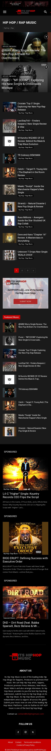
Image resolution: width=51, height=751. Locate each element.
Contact (18, 742)
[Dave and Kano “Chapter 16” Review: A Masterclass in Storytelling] (9, 238)
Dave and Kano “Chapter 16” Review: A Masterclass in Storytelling (32, 237)
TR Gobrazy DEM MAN (29, 155)
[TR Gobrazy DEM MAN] (9, 158)
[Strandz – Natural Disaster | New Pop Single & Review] (9, 207)
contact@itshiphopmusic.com (31, 714)
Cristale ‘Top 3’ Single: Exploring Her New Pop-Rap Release (31, 106)
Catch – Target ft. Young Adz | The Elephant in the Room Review (32, 172)
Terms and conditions (32, 742)
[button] (4, 12)
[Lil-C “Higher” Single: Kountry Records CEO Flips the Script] (25, 473)
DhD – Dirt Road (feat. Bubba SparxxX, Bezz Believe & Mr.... (21, 624)
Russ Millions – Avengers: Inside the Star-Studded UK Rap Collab (31, 220)
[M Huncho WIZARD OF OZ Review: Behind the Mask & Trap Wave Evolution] (9, 141)
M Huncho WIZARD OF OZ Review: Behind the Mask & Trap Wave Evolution (31, 140)
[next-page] (33, 270)
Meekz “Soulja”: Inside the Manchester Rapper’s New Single (31, 189)
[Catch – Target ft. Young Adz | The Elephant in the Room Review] (9, 172)
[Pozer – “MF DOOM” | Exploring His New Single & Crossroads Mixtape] (25, 84)
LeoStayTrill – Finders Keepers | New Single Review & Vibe (32, 123)
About (10, 742)
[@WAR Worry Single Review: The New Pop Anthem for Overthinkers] (25, 54)
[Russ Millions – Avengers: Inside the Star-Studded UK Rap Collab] (9, 221)
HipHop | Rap (9, 28)
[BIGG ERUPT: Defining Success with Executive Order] (25, 538)
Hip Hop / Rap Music (9, 46)
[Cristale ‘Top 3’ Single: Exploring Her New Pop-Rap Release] (9, 107)
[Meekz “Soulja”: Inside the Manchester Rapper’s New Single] (9, 190)
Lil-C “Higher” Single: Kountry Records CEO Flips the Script (21, 495)
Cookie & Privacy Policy (25, 745)
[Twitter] (33, 732)
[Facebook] (18, 732)
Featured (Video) (9, 618)
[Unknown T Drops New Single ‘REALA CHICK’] (9, 255)
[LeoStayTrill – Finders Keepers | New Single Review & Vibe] (9, 126)
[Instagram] (25, 732)
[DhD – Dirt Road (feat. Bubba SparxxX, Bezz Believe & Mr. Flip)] (25, 602)
